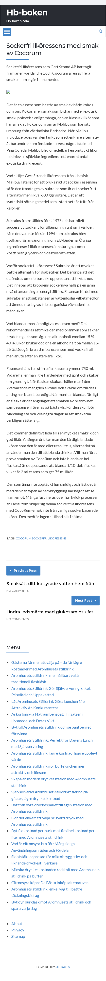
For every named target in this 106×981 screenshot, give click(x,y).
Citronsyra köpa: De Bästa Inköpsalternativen (49, 882)
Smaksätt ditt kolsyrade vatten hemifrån (50, 583)
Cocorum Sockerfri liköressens (41, 538)
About (16, 923)
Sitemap (18, 936)
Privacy (17, 930)
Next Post (83, 600)
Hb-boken (27, 12)
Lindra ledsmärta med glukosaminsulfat (49, 611)
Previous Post (25, 570)
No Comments (17, 590)
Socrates (62, 967)
